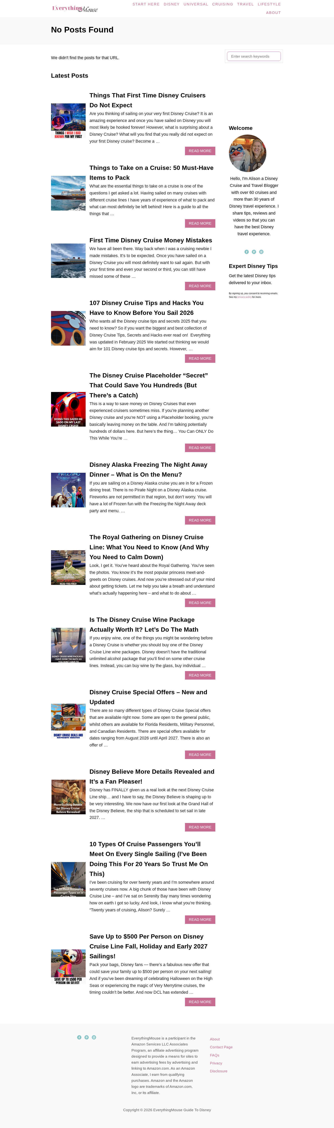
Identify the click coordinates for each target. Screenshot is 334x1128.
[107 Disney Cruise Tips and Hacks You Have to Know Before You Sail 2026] (68, 330)
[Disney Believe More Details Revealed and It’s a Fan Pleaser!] (68, 799)
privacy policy (244, 297)
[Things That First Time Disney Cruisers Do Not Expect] (68, 122)
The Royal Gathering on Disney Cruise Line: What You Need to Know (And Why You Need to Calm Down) (149, 547)
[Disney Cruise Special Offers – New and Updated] (68, 723)
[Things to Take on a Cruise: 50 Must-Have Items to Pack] (68, 195)
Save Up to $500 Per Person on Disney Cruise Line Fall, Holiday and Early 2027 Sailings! (148, 946)
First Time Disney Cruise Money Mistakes (150, 240)
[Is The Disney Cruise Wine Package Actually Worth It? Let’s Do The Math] (68, 647)
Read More (201, 152)
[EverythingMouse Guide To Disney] (79, 8)
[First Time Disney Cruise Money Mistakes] (68, 263)
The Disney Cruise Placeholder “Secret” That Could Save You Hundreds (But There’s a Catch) (148, 385)
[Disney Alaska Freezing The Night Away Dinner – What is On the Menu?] (68, 492)
